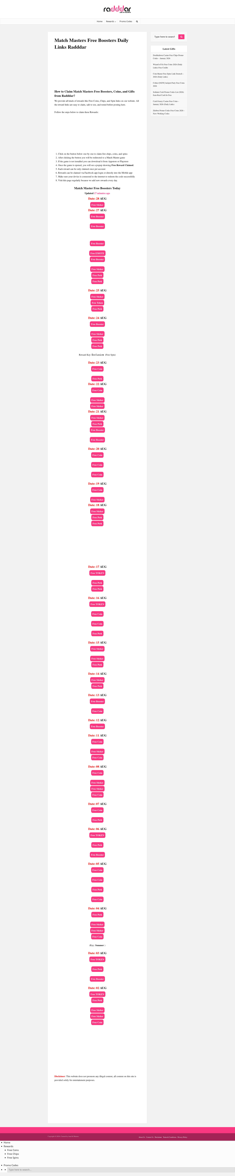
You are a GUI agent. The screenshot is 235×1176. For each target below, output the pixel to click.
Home (99, 21)
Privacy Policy (182, 1137)
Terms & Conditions (169, 1137)
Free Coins (13, 1150)
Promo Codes (126, 21)
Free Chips (13, 1153)
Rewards (110, 21)
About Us (142, 1137)
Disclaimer (158, 1137)
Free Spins (13, 1157)
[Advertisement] (97, 72)
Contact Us (149, 1137)
